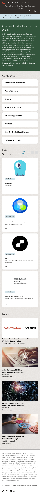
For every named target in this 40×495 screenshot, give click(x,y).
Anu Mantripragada (8, 441)
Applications (9, 6)
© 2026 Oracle (5, 485)
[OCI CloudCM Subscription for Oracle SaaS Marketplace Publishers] (20, 424)
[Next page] (36, 152)
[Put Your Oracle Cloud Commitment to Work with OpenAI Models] (20, 328)
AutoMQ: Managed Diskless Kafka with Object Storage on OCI (12, 371)
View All (23, 153)
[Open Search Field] (30, 11)
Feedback (20, 8)
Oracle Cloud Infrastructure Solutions (19, 3)
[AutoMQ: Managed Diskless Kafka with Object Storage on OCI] (20, 357)
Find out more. (28, 18)
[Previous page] (32, 152)
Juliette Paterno (7, 343)
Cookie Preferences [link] (32, 485)
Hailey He (5, 374)
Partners (24, 6)
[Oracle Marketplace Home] (3, 3)
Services (17, 6)
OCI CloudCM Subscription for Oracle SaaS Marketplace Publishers (13, 438)
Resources (31, 6)
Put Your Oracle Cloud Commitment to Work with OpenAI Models (16, 340)
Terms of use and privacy (19, 485)
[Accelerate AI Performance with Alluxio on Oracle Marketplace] (20, 391)
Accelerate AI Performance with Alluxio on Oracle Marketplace (13, 404)
